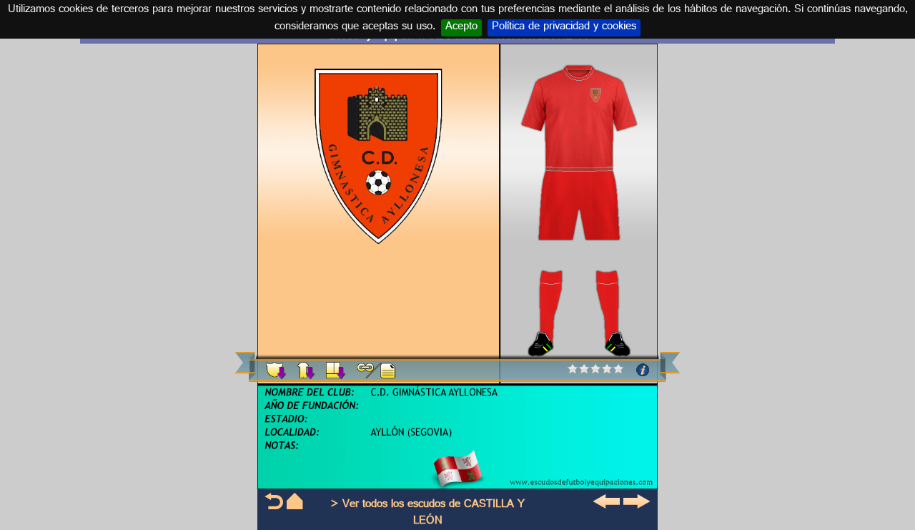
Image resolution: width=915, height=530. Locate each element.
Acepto (461, 27)
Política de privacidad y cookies (564, 27)
